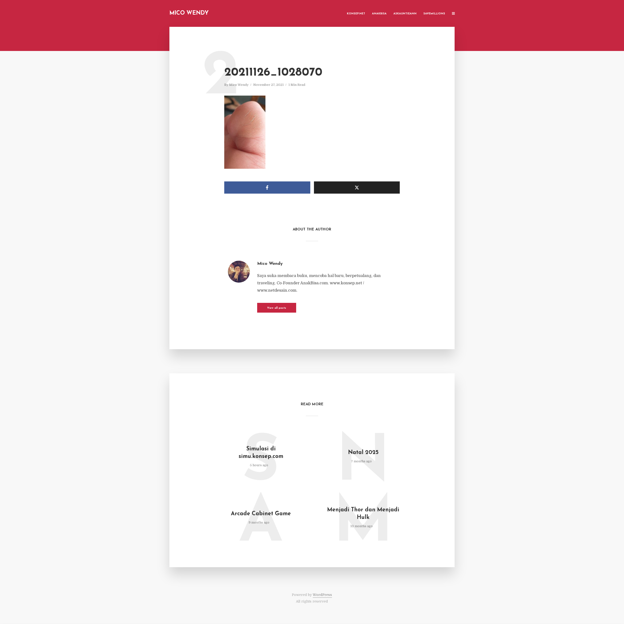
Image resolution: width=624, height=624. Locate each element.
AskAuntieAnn (405, 13)
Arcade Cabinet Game (261, 514)
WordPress (322, 595)
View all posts (276, 308)
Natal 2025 (363, 453)
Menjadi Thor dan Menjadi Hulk (363, 513)
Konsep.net (356, 13)
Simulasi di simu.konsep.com (261, 452)
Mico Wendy (189, 13)
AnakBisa (379, 13)
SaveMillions (434, 13)
